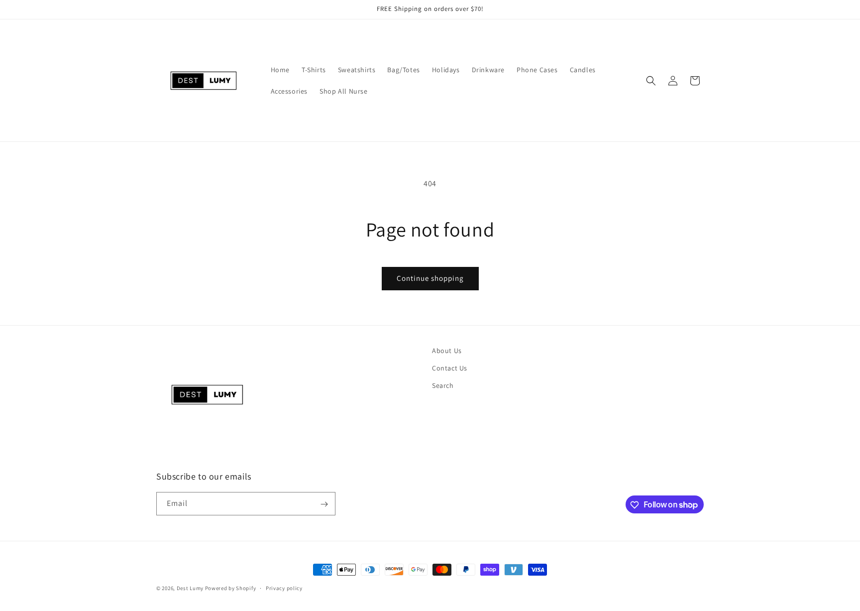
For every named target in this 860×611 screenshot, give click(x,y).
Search (443, 385)
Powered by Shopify (230, 588)
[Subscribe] (324, 504)
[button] (651, 81)
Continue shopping (430, 278)
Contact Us (449, 368)
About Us (447, 350)
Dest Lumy (190, 588)
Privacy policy (284, 587)
